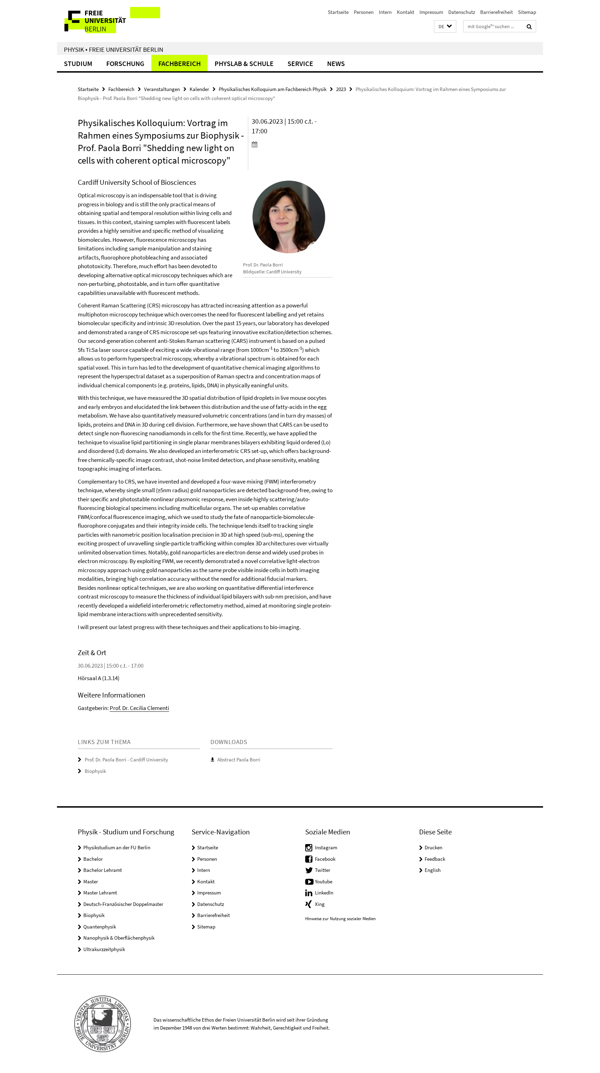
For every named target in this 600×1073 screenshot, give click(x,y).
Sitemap (527, 12)
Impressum (431, 12)
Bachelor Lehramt (102, 870)
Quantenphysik (99, 926)
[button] (445, 26)
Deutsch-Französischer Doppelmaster (123, 904)
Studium (78, 63)
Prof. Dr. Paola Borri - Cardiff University (126, 759)
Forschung (125, 63)
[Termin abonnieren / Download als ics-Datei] (292, 144)
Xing (320, 904)
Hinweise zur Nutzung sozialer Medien (340, 919)
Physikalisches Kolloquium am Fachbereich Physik (272, 89)
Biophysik (95, 771)
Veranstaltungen (162, 89)
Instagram (326, 847)
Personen (364, 12)
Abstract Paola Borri (238, 759)
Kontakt (405, 12)
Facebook (325, 859)
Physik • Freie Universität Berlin (113, 49)
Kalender (199, 89)
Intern (385, 12)
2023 (341, 89)
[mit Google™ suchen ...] (529, 26)
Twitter (322, 870)
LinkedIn (324, 892)
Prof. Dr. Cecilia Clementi (139, 708)
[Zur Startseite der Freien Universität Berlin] (115, 21)
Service (300, 63)
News (336, 63)
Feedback (435, 859)
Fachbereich (179, 63)
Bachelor (93, 859)
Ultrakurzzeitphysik (104, 949)
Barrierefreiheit (496, 12)
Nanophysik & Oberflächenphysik (119, 937)
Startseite (338, 12)
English (433, 870)
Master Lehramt (100, 892)
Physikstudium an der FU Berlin (116, 847)
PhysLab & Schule (244, 63)
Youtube (323, 881)
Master (90, 881)
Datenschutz (461, 12)
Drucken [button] (433, 847)
